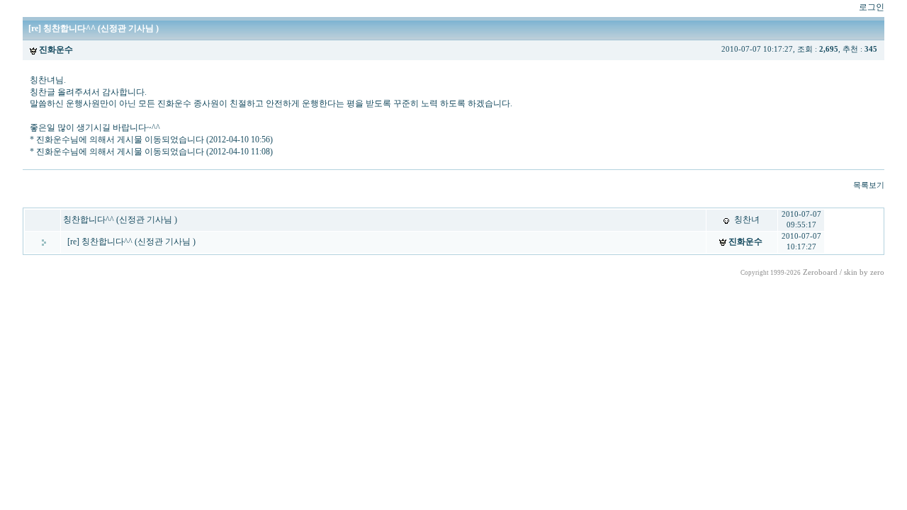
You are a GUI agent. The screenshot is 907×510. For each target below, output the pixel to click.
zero (877, 272)
